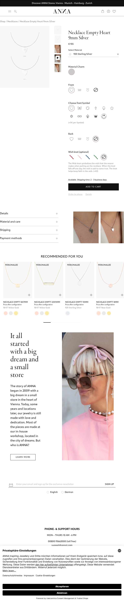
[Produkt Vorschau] (29, 295)
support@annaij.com (62, 545)
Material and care (10, 222)
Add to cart (93, 187)
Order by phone (75, 194)
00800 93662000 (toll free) (62, 541)
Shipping (5, 230)
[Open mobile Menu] (10, 11)
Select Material (75, 50)
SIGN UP (109, 484)
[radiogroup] (93, 72)
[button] (93, 67)
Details (4, 213)
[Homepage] (62, 11)
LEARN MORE (23, 457)
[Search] (15, 11)
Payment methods (11, 238)
